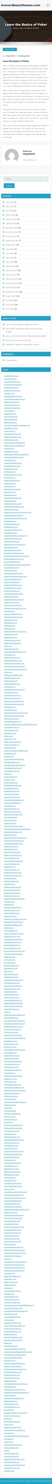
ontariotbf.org (9, 448)
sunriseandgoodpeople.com (14, 1021)
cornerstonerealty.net (12, 1302)
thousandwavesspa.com (13, 1061)
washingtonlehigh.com (12, 1276)
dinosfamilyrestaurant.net (14, 553)
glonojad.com (9, 904)
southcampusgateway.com (14, 507)
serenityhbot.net (10, 1180)
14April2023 (10, 56)
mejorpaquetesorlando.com (14, 666)
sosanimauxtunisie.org (12, 489)
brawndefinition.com (12, 858)
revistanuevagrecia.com (13, 907)
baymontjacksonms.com (13, 1006)
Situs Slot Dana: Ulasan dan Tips (18, 340)
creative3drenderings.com (14, 1151)
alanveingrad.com (10, 992)
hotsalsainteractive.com (13, 396)
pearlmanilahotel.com (12, 480)
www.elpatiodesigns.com (13, 1337)
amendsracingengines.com (14, 1215)
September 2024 (12, 241)
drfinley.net (8, 1419)
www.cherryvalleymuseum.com (15, 536)
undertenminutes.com (12, 408)
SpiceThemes (46, 1481)
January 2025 (11, 223)
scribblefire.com (10, 753)
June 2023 (10, 305)
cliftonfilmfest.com (11, 597)
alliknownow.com (10, 835)
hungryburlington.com (12, 948)
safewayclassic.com (11, 440)
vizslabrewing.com (11, 634)
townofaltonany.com (11, 1009)
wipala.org (8, 774)
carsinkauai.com (10, 1387)
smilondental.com (10, 681)
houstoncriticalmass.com (13, 826)
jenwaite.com (9, 1410)
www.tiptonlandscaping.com (14, 1268)
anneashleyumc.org (11, 1224)
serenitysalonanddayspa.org (14, 399)
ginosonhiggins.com (11, 994)
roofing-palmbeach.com (13, 585)
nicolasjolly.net (9, 884)
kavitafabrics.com (10, 1041)
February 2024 (11, 270)
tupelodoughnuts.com (12, 658)
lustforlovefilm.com (11, 881)
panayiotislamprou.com (13, 504)
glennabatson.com (11, 849)
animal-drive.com (10, 1119)
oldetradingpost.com (12, 541)
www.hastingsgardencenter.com (16, 1311)
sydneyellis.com (10, 707)
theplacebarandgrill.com (13, 1076)
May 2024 (9, 258)
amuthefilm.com (10, 878)
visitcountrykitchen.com (13, 986)
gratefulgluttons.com (12, 791)
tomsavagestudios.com (12, 721)
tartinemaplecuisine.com (13, 954)
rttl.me (6, 1451)
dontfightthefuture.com (13, 588)
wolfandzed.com (10, 1285)
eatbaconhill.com (10, 422)
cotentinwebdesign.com (13, 538)
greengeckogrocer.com (12, 695)
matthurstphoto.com (12, 1378)
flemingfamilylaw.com (12, 1421)
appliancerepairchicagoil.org (14, 446)
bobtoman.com (10, 486)
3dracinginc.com (10, 823)
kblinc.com (8, 646)
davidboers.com (10, 1160)
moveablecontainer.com (13, 530)
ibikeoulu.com (9, 928)
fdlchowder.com (10, 1244)
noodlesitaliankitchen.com (14, 457)
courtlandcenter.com (12, 1064)
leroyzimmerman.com (12, 1416)
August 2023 (11, 296)
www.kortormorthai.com (13, 1218)
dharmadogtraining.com (13, 1445)
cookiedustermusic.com (13, 1035)
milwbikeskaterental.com (13, 1003)
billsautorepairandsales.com (14, 1363)
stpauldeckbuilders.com (13, 1230)
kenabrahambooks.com (12, 872)
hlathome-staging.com (12, 698)
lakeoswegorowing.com (12, 1427)
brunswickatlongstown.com (14, 951)
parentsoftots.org (10, 1148)
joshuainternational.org (12, 1183)
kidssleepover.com (11, 428)
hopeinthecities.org (11, 788)
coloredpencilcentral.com (13, 594)
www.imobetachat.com (12, 1163)
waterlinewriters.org (11, 1143)
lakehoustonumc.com (12, 1172)
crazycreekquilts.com (12, 864)
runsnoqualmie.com (11, 1236)
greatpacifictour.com (12, 1055)
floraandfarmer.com (11, 568)
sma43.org (8, 1259)
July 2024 (9, 249)
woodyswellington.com (12, 1331)
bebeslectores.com (11, 547)
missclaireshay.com (11, 376)
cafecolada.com (10, 806)
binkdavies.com (10, 867)
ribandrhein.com (10, 733)
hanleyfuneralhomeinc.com (14, 663)
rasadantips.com (10, 414)
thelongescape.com (11, 974)
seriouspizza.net (10, 1111)
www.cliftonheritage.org (13, 1256)
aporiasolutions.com (11, 1131)
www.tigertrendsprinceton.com (15, 1192)
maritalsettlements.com (13, 1000)
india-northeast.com (12, 582)
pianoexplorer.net (10, 1314)
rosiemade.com (10, 655)
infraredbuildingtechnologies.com (16, 556)
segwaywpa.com (10, 1134)
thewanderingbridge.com (13, 939)
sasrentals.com (9, 687)
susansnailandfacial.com (13, 1186)
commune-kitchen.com (13, 875)
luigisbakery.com (10, 1279)
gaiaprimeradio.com (11, 965)
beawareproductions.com (13, 922)
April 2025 (10, 211)
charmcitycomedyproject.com (15, 919)
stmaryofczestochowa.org (14, 933)
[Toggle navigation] (48, 5)
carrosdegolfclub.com (12, 562)
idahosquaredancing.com (13, 617)
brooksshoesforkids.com (13, 1125)
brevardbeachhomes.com (20, 5)
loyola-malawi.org (10, 777)
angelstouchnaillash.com (13, 675)
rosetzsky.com (9, 902)
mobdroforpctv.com (11, 794)
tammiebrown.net (10, 968)
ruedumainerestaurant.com (14, 899)
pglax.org (7, 1012)
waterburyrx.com (10, 1079)
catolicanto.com (10, 739)
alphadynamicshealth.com (14, 1398)
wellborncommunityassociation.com (17, 512)
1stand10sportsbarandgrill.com (15, 669)
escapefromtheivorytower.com (15, 576)
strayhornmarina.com (12, 852)
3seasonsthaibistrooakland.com (16, 751)
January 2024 (11, 275)
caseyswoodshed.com (12, 1093)
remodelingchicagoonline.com (15, 1262)
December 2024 (12, 228)
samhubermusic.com (12, 1468)
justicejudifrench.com (12, 936)
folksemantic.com (10, 623)
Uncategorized (24, 56)
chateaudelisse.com (11, 509)
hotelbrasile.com (10, 521)
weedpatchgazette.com (12, 643)
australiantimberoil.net (12, 550)
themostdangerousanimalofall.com (17, 829)
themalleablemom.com (12, 942)
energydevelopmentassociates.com (17, 565)
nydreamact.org (10, 460)
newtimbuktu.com (11, 416)
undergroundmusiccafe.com (14, 1465)
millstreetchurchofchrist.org (14, 1390)
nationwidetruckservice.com (14, 1050)
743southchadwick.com (13, 579)
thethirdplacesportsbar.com (14, 1326)
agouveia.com (9, 1433)
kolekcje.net (8, 736)
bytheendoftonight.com (13, 785)
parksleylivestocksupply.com (14, 765)
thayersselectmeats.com (13, 1128)
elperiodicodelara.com (12, 382)
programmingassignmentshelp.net (17, 425)
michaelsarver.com (11, 692)
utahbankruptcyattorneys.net (15, 608)
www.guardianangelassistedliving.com (18, 1352)
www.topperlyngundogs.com (14, 1198)
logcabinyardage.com (12, 1157)
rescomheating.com (11, 1453)
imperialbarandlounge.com (14, 599)
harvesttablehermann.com (14, 559)
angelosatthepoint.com (12, 1085)
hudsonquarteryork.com (13, 1340)
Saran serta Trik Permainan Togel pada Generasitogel (26, 336)
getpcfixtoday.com (11, 469)
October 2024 (11, 236)
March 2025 (10, 215)
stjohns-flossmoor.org (12, 1029)
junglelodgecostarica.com (13, 980)
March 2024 (10, 266)
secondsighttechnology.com (14, 690)
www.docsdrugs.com (12, 1238)
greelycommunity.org (12, 896)
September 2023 (12, 292)
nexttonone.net (9, 1177)
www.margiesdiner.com (12, 1241)
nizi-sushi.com (9, 960)
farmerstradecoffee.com (13, 1154)
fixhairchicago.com (11, 1096)
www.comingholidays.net (13, 814)
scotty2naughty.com (11, 913)
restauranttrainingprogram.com (16, 713)
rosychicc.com (9, 780)
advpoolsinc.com (10, 1082)
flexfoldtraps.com (10, 1212)
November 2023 (12, 283)
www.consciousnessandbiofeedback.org (19, 1305)
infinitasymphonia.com (12, 887)
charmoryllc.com (10, 820)
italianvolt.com (9, 629)
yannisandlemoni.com (12, 640)
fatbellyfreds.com (10, 1334)
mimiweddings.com (11, 1456)
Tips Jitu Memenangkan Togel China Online (22, 324)
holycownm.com (10, 1047)
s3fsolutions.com (10, 570)
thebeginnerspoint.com (12, 811)
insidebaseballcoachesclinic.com (16, 1384)
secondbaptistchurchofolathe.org (16, 1436)
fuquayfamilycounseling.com (14, 1430)
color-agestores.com (12, 771)
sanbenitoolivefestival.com (14, 800)
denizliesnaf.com (10, 1099)
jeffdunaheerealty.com (12, 1204)
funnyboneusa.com (11, 1032)
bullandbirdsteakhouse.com (14, 1250)
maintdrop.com (10, 483)
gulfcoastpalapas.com (12, 1137)
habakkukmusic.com (11, 1175)
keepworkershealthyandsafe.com (16, 454)
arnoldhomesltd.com (12, 591)
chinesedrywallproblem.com (14, 1024)
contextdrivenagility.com (13, 925)
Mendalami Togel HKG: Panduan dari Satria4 (22, 344)
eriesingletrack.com (11, 649)
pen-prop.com (9, 1189)
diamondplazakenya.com (13, 1358)
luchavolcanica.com (11, 1044)
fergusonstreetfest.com (13, 1372)
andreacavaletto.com (12, 762)
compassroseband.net (12, 1114)
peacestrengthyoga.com (13, 1207)
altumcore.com (9, 1116)
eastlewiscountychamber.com (15, 838)
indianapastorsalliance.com (14, 1087)
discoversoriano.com (12, 809)
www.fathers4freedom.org (13, 1195)
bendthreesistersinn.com (13, 1026)
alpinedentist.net (10, 495)
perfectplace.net (10, 748)
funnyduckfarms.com (12, 1407)
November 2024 (12, 232)
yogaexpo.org (9, 756)
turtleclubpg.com (10, 1053)
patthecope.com (10, 1105)
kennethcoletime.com (12, 945)
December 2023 (12, 279)
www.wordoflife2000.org (13, 614)
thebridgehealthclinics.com (14, 1140)
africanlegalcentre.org (12, 890)
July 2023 (9, 300)
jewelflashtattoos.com (12, 466)
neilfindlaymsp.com (11, 1067)
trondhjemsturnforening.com (15, 1355)
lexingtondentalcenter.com (14, 704)
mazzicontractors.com (12, 1323)
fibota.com (8, 1343)
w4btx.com (8, 672)
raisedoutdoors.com (11, 602)
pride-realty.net (10, 1395)
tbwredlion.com (10, 1360)
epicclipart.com (10, 477)
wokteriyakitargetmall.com (14, 701)
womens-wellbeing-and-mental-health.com (20, 724)
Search (9, 186)
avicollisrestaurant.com (13, 1070)
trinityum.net (9, 1320)
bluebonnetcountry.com (13, 475)
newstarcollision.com (12, 684)
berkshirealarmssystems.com (15, 631)
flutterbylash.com (10, 1401)
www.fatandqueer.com (12, 1221)
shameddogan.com (11, 1146)
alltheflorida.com (10, 1381)
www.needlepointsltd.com (13, 1247)
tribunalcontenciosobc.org (14, 841)
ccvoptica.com (9, 1273)
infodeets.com (9, 393)
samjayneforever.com (12, 1375)
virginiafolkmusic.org (12, 727)
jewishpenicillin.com (11, 719)
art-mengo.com (10, 963)
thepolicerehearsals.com (13, 832)
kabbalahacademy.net (12, 678)
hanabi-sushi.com (10, 1282)
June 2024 (10, 253)
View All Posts (29, 160)
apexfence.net (9, 1471)
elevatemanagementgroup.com (15, 1413)
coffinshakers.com (11, 931)
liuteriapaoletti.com (11, 1018)
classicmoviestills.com (12, 803)
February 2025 (11, 219)
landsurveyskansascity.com (14, 1227)
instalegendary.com (11, 451)
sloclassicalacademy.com (13, 843)
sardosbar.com (9, 626)
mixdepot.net (9, 1294)
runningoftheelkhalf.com (13, 1201)
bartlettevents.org (10, 527)
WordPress (20, 1481)
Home (15, 28)
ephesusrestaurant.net (12, 1329)
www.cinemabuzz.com (12, 1291)
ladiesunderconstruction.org (14, 544)
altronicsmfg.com (10, 419)
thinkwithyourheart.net (12, 605)
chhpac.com (8, 1442)
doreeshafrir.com (10, 916)
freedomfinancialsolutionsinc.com (17, 1209)
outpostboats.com (11, 782)
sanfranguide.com (10, 817)
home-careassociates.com (14, 759)
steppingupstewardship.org (14, 1270)
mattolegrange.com (11, 977)
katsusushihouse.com (12, 893)
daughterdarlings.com (12, 390)
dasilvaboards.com (11, 846)
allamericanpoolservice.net (14, 716)
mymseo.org (8, 1439)
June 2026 (10, 202)
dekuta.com (8, 1288)
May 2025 (9, 206)
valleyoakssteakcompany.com (15, 1090)
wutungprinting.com (11, 997)
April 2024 (10, 262)
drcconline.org (9, 1073)
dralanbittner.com (10, 637)
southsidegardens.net (12, 1317)
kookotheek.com (10, 501)
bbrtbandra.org (9, 472)
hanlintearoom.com (11, 1404)
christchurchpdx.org (11, 870)
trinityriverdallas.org (11, 745)
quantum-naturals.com (13, 1366)
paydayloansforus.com (12, 434)
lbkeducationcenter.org (12, 742)
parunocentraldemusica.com (15, 1349)
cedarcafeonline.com (11, 402)
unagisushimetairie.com (13, 463)
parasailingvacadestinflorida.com (16, 1392)
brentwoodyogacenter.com (14, 1265)
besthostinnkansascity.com (14, 1459)
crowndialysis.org (10, 710)
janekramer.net (9, 957)
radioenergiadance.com (12, 498)
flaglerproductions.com (13, 855)
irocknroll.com (9, 611)
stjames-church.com (12, 910)
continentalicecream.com (13, 861)
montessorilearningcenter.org (15, 1369)
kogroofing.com (10, 492)
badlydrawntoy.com (11, 1169)
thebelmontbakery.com (12, 437)
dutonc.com (8, 971)
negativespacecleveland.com (14, 1015)
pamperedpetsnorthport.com (15, 652)
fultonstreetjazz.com (12, 524)
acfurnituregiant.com (12, 405)
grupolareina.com (10, 533)
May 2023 (9, 309)
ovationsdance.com (11, 730)
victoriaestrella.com (11, 1058)
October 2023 (11, 287)
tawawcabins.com (10, 620)
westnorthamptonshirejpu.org (15, 518)
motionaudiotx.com (11, 1448)
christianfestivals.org (12, 983)
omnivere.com (9, 411)
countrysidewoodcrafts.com (14, 443)
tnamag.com (8, 1122)
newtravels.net (9, 431)
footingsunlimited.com (12, 1233)
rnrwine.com (8, 1424)
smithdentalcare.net (11, 1462)
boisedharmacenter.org (12, 768)
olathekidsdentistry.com (13, 660)
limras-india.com (10, 379)
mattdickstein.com (11, 1166)
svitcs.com (8, 1108)
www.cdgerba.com (11, 1346)
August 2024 (11, 245)
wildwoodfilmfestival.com (13, 515)
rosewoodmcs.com (11, 1297)
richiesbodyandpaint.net (13, 385)
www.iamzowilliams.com (13, 1308)
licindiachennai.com (11, 387)
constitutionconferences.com (15, 1102)
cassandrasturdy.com (12, 797)
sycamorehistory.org (11, 1299)
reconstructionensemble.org (14, 1038)
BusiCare (35, 1481)
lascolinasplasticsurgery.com (15, 1253)
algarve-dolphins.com (12, 989)
